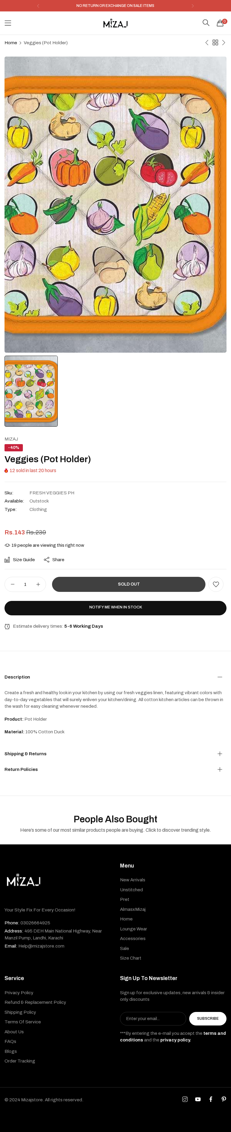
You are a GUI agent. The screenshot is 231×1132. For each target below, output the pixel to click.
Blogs (11, 1051)
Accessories (133, 938)
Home (11, 42)
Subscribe (208, 1018)
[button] (38, 6)
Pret (124, 899)
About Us (14, 1031)
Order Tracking (20, 1061)
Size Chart (130, 958)
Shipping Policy (20, 1012)
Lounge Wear (133, 928)
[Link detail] (185, 1099)
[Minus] (12, 584)
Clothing (38, 509)
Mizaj (11, 439)
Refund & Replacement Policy (35, 1002)
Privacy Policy (19, 992)
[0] (220, 23)
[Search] (206, 22)
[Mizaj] (115, 23)
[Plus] (38, 584)
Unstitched (131, 889)
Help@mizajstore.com (34, 946)
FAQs (10, 1041)
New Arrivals (132, 879)
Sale (124, 948)
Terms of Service (23, 1021)
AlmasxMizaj (133, 909)
